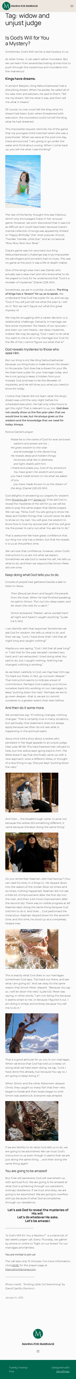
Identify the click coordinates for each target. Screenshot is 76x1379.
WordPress (62, 1371)
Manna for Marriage (24, 6)
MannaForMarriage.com (20, 1269)
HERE (15, 1265)
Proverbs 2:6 (19, 499)
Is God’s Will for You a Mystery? (27, 40)
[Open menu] (72, 6)
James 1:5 (39, 499)
